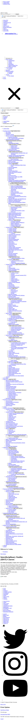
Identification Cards (12, 177)
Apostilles (10, 265)
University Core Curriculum (11, 446)
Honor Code (10, 251)
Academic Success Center (13, 336)
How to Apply (11, 492)
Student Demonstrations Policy (14, 214)
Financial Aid (11, 168)
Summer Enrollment (15, 279)
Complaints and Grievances (14, 150)
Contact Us (5, 623)
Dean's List (13, 289)
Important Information (12, 137)
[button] (14, 106)
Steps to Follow (14, 208)
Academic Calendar (10, 134)
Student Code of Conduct (13, 324)
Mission (4, 616)
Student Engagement (12, 331)
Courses (4, 122)
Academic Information (10, 264)
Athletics (5, 24)
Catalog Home (6, 2)
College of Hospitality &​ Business (18, 263)
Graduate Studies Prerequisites (14, 247)
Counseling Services (12, 319)
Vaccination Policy (12, 475)
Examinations (14, 458)
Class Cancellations (12, 237)
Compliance (5, 604)
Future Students (9, 59)
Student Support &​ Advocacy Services (16, 333)
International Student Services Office (18, 364)
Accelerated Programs (10, 422)
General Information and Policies (12, 139)
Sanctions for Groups (15, 330)
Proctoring (10, 303)
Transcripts (10, 307)
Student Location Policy (13, 438)
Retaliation (13, 194)
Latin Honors (13, 291)
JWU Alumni (11, 75)
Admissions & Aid (7, 22)
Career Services (6, 601)
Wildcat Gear (6, 622)
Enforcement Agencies (15, 195)
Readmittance (11, 419)
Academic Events (9, 421)
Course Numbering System (11, 424)
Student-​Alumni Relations (13, 371)
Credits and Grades (12, 416)
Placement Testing (12, 296)
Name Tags (10, 252)
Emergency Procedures (13, 355)
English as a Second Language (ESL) (18, 275)
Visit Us (4, 28)
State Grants (10, 495)
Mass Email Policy (15, 159)
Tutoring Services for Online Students (16, 375)
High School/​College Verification (18, 460)
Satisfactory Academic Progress (14, 200)
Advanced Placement (12, 450)
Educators (8, 70)
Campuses (5, 23)
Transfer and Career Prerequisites (15, 310)
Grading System (11, 246)
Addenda (8, 376)
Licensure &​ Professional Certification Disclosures (16, 434)
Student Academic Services (14, 368)
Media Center (6, 615)
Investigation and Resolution (17, 193)
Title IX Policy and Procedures (14, 215)
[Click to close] (16, 57)
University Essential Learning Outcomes (14, 381)
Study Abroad (14, 360)
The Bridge (10, 350)
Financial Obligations (12, 167)
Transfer (10, 61)
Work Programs (11, 498)
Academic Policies (9, 227)
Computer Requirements (13, 471)
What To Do (13, 190)
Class (9, 266)
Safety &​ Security (9, 539)
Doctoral (13, 274)
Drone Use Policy (12, 161)
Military (10, 463)
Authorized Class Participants (14, 234)
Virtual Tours (6, 621)
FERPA (10, 163)
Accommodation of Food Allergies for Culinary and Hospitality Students (19, 343)
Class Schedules (11, 238)
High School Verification (13, 451)
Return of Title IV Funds (16, 224)
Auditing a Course (14, 272)
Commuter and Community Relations (16, 318)
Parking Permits (14, 145)
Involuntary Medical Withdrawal (17, 222)
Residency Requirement (13, 306)
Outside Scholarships (12, 497)
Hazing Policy (11, 173)
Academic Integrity (12, 229)
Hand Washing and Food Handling (15, 249)
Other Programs (9, 405)
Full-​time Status (11, 285)
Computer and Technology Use (14, 156)
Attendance (10, 232)
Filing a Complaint (15, 191)
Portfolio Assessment (15, 302)
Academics (5, 21)
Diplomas (10, 283)
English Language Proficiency (17, 456)
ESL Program (11, 284)
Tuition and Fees (9, 508)
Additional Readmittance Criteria (17, 258)
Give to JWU (6, 30)
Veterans (10, 312)
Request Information (7, 27)
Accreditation (6, 593)
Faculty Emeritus (11, 397)
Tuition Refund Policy (12, 505)
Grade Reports (11, 245)
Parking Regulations (15, 148)
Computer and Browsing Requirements (16, 155)
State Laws (13, 211)
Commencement (11, 268)
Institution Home (6, 3)
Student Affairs (9, 313)
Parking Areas (14, 146)
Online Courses (14, 278)
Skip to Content (6, 1)
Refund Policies (9, 504)
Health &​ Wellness (12, 393)
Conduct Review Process (16, 326)
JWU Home (8, 132)
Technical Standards (12, 484)
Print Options (3, 553)
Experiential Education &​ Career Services (16, 356)
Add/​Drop (13, 233)
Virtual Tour (5, 29)
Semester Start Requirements (14, 201)
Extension (13, 276)
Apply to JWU (6, 26)
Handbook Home (6, 130)
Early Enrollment (11, 479)
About (4, 589)
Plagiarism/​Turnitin (12, 254)
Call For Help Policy (12, 149)
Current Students (9, 67)
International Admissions (8, 611)
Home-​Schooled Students (13, 452)
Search (4, 78)
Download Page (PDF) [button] (5, 714)
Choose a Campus (4, 113)
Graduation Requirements (13, 248)
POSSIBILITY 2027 (7, 608)
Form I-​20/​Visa (14, 459)
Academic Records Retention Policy (15, 413)
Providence (10, 72)
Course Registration (12, 270)
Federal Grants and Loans (13, 493)
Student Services (9, 335)
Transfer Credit (11, 308)
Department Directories (10, 398)
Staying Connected (10, 135)
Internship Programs (12, 294)
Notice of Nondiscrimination (17, 185)
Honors (9, 288)
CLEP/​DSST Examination (16, 300)
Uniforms (10, 259)
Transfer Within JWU (12, 309)
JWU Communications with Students (16, 138)
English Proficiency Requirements (18, 457)
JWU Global (11, 362)
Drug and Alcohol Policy (13, 162)
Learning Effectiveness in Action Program (14, 533)
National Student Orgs (13, 65)
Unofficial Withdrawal (15, 226)
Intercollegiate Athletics (16, 315)
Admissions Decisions (10, 476)
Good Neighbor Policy (13, 170)
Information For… (11, 33)
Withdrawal (10, 220)
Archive (4, 546)
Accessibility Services (12, 340)
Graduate (10, 63)
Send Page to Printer (5, 710)
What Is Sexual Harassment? (17, 187)
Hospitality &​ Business (13, 394)
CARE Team (11, 354)
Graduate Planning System (13, 287)
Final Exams (10, 241)
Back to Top (3, 704)
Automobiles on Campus (13, 143)
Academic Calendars (10, 409)
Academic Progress (10, 490)
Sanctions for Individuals (16, 329)
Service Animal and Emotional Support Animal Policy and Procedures (19, 348)
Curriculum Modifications (13, 239)
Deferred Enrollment (12, 477)
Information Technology (13, 361)
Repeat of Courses (12, 305)
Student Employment (12, 372)
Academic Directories (10, 390)
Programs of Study (7, 399)
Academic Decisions (12, 228)
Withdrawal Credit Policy (13, 507)
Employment (5, 607)
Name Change (11, 179)
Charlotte (10, 73)
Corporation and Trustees (11, 387)
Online (4, 119)
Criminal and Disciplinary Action (18, 210)
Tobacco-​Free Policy (12, 216)
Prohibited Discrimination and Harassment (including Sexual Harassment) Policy (17, 181)
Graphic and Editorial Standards (14, 172)
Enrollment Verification (13, 240)
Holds (9, 174)
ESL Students (11, 511)
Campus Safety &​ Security (13, 353)
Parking (7, 535)
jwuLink (10, 68)
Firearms (10, 169)
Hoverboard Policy (12, 175)
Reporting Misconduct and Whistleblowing (17, 198)
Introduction (8, 133)
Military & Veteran (12, 66)
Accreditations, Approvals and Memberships (15, 384)
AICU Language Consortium (12, 423)
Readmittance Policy (12, 255)
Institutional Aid (11, 496)
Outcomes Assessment (13, 253)
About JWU (5, 20)
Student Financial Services (13, 369)
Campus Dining (11, 352)
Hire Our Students (7, 610)
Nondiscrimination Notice (11, 386)
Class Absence (14, 322)
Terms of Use (6, 618)
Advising (10, 142)
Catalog (4, 602)
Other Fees (8, 502)
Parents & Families (9, 71)
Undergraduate (11, 60)
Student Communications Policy (15, 212)
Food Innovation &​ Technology (14, 392)
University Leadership (10, 388)
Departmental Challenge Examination (18, 301)
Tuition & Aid (6, 619)
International (10, 64)
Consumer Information (7, 605)
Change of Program (12, 235)
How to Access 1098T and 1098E (15, 176)
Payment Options (9, 503)
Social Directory (6, 617)
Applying (8, 448)
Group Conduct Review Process (17, 328)
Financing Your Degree (8, 488)
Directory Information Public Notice (18, 165)
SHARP (12, 293)
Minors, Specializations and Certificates (16, 295)
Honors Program (14, 290)
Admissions (5, 447)
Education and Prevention (16, 207)
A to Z (4, 77)
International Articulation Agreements (16, 487)
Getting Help (13, 209)
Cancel (2, 718)
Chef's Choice (6, 603)
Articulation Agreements (11, 485)
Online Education (12, 396)
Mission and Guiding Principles (12, 380)
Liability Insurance (12, 365)
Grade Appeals (11, 242)
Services (12, 339)
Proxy (12, 166)
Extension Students (12, 509)
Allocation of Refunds (15, 221)
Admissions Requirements (11, 481)
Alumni (7, 74)
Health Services (11, 320)
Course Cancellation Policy (14, 269)
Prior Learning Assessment (13, 297)
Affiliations (8, 385)
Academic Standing (12, 230)
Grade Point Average (12, 244)
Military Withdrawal (15, 223)
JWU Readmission (12, 453)
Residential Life (11, 323)
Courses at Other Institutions (14, 282)
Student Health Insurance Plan (14, 373)
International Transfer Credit (17, 462)
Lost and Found (11, 367)
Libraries (10, 366)
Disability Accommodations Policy (15, 160)
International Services (10, 532)
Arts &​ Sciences (11, 391)
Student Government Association (15, 332)
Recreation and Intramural (16, 317)
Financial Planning (9, 501)
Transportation (11, 374)
